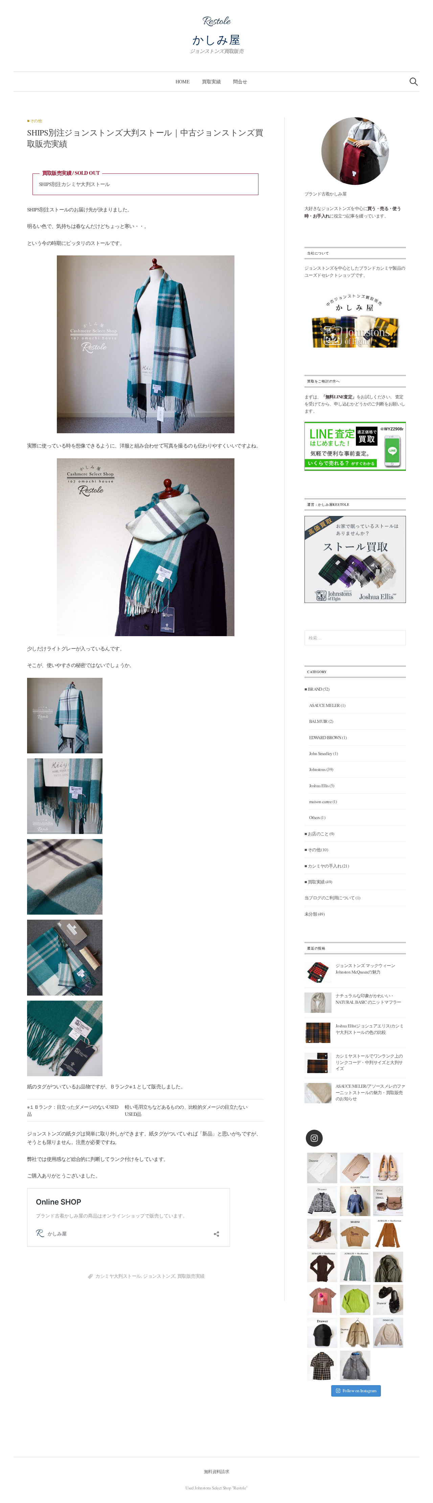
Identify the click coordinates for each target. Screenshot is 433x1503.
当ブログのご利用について (329, 898)
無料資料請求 (216, 1471)
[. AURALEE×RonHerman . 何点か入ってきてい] (388, 1234)
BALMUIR (318, 721)
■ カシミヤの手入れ (322, 866)
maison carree (320, 801)
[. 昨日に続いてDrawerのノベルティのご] (388, 1300)
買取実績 (211, 81)
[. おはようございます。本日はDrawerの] (322, 1333)
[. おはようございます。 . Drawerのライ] (355, 1333)
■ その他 (34, 120)
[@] (324, 1138)
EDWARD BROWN (325, 737)
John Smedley (321, 753)
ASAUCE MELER (324, 705)
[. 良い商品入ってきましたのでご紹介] (388, 1267)
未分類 (310, 914)
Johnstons (317, 769)
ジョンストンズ (159, 1276)
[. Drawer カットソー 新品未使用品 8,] (322, 1168)
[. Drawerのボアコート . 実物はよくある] (355, 1366)
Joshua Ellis (319, 785)
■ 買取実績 (314, 882)
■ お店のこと (316, 834)
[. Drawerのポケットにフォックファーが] (322, 1366)
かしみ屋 (216, 39)
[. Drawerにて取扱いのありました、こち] (355, 1234)
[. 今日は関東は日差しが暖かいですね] (355, 1300)
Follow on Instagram (360, 1390)
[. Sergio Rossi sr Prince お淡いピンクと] (388, 1168)
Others (314, 817)
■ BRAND (313, 689)
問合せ (240, 81)
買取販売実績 (190, 1276)
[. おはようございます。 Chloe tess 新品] (388, 1201)
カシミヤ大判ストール (118, 1276)
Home (183, 81)
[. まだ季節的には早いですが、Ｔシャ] (322, 1300)
